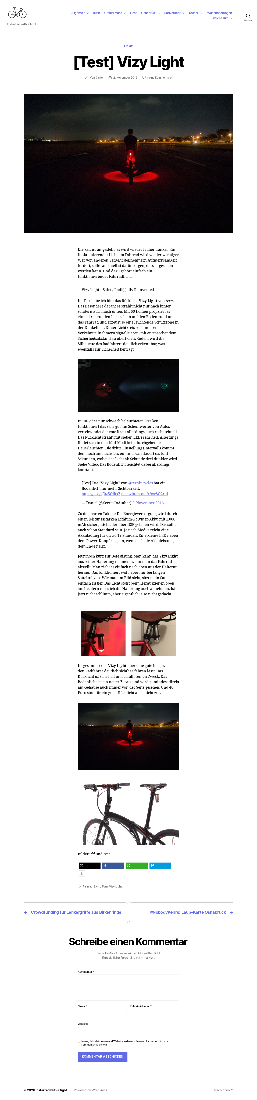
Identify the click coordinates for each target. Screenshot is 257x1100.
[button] (90, 866)
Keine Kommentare (159, 77)
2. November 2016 (125, 77)
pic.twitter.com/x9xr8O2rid (144, 494)
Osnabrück (148, 13)
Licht (133, 13)
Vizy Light (115, 886)
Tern (105, 886)
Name (82, 1006)
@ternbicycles (140, 483)
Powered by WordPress (90, 1090)
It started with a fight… (53, 1090)
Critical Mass (113, 13)
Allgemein (78, 13)
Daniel (99, 77)
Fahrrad (87, 886)
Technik (193, 13)
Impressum (221, 18)
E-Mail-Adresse (141, 1006)
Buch (96, 13)
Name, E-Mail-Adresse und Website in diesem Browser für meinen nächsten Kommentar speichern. (125, 1043)
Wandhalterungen (219, 13)
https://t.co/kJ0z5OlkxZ (101, 494)
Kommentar (86, 971)
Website (83, 1023)
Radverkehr (172, 13)
